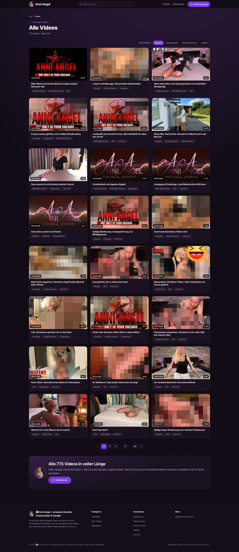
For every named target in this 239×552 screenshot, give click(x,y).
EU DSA (136, 534)
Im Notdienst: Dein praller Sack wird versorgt (115, 382)
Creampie (36, 138)
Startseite (96, 517)
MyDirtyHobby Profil (192, 516)
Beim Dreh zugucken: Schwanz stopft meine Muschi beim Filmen (57, 283)
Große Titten (160, 289)
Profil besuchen (201, 4)
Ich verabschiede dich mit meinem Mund (174, 382)
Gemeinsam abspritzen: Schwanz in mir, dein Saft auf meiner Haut (179, 333)
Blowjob (97, 88)
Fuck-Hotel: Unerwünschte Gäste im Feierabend (55, 382)
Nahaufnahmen (187, 141)
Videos (166, 4)
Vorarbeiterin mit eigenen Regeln (109, 184)
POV (68, 91)
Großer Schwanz (38, 91)
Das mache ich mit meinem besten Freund (52, 184)
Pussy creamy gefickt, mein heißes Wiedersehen (56, 134)
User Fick (122, 141)
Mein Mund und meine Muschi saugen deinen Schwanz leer (54, 85)
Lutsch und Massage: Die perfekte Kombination (116, 84)
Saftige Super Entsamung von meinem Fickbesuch (179, 430)
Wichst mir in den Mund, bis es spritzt (50, 430)
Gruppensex (48, 138)
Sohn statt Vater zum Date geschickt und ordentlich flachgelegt (180, 85)
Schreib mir (63, 481)
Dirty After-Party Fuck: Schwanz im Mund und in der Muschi (180, 135)
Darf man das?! (100, 430)
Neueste (158, 43)
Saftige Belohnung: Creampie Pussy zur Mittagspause (112, 233)
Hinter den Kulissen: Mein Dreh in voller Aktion (116, 332)
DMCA (136, 530)
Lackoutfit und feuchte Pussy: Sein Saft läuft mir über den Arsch (119, 135)
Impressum (138, 517)
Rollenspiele (55, 189)
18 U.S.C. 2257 (139, 525)
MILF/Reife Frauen (56, 91)
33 (135, 446)
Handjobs (123, 88)
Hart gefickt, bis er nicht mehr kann (110, 282)
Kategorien (178, 4)
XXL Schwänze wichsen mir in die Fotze (51, 332)
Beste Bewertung (189, 43)
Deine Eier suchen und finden (46, 231)
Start (30, 16)
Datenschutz (139, 521)
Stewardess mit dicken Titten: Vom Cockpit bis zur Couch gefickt (179, 283)
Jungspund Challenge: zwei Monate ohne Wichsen (180, 184)
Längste (204, 43)
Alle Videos (97, 521)
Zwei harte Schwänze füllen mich (171, 231)
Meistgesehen (172, 43)
